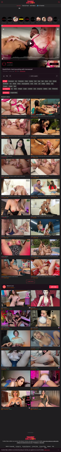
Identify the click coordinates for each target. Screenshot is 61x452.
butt (42, 81)
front (32, 83)
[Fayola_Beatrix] (15, 249)
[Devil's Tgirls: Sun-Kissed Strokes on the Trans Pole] (45, 128)
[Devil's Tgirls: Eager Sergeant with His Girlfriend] (45, 209)
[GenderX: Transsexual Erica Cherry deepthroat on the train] (15, 128)
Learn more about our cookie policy (51, 441)
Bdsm (15, 88)
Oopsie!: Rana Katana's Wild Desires (9, 276)
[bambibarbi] (15, 380)
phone (19, 83)
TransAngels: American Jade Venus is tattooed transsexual (44, 256)
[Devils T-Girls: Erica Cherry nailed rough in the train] (15, 168)
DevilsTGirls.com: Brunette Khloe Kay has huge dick (43, 116)
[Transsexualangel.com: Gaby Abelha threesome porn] (45, 269)
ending (43, 83)
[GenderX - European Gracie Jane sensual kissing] (15, 229)
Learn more (47, 450)
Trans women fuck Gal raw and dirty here (40, 236)
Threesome (54, 88)
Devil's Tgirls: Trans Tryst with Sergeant (40, 176)
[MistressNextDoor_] (15, 340)
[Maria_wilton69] (15, 209)
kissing (54, 81)
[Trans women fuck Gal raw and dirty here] (45, 229)
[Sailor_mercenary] (15, 320)
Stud (50, 88)
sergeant (5, 86)
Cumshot (30, 88)
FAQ (53, 446)
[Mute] (3, 29)
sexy (39, 81)
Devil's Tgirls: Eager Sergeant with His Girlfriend (42, 216)
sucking (31, 81)
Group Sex (39, 88)
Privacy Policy (42, 446)
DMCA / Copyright (10, 446)
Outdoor (45, 88)
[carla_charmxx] (45, 360)
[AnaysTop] (45, 300)
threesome (20, 81)
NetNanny (36, 442)
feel (52, 83)
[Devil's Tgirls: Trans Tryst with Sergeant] (45, 168)
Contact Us (18, 446)
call (39, 83)
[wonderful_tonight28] (45, 340)
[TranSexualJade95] (45, 380)
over (15, 86)
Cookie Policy (35, 446)
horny (46, 81)
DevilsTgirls (9, 62)
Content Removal (26, 446)
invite (35, 83)
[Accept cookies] (58, 450)
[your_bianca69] (45, 320)
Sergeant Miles (13, 92)
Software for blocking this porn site (24, 442)
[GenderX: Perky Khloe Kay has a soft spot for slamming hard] (45, 148)
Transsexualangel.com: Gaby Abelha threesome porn (43, 276)
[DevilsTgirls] (4, 64)
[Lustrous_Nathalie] (15, 400)
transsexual (11, 81)
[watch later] (3, 100)
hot (16, 81)
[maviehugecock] (45, 400)
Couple (25, 88)
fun (10, 83)
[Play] (30, 43)
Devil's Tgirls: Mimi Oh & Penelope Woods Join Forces (13, 116)
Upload (49, 446)
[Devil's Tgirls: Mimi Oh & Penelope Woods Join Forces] (15, 108)
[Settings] (58, 29)
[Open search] (59, 2)
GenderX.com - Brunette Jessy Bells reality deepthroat (43, 196)
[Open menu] (2, 2)
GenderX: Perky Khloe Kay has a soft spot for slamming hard (45, 156)
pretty (26, 81)
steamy (48, 83)
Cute (35, 88)
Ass (12, 88)
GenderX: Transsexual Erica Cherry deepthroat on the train (15, 136)
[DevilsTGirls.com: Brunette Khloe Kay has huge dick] (45, 108)
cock (35, 81)
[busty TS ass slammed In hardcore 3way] (15, 188)
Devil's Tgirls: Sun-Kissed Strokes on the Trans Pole (42, 136)
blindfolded (5, 83)
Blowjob (20, 88)
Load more (30, 281)
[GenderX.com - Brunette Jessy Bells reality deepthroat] (45, 188)
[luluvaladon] (15, 300)
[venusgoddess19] (15, 360)
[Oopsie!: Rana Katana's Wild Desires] (15, 269)
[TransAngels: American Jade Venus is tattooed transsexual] (45, 249)
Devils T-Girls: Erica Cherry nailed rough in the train (13, 176)
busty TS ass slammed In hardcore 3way (10, 196)
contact (10, 86)
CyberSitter (41, 442)
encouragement (25, 83)
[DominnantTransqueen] (15, 148)
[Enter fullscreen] (58, 55)
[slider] (30, 59)
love (50, 81)
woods (14, 83)
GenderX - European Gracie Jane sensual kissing (12, 236)
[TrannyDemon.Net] (30, 2)
